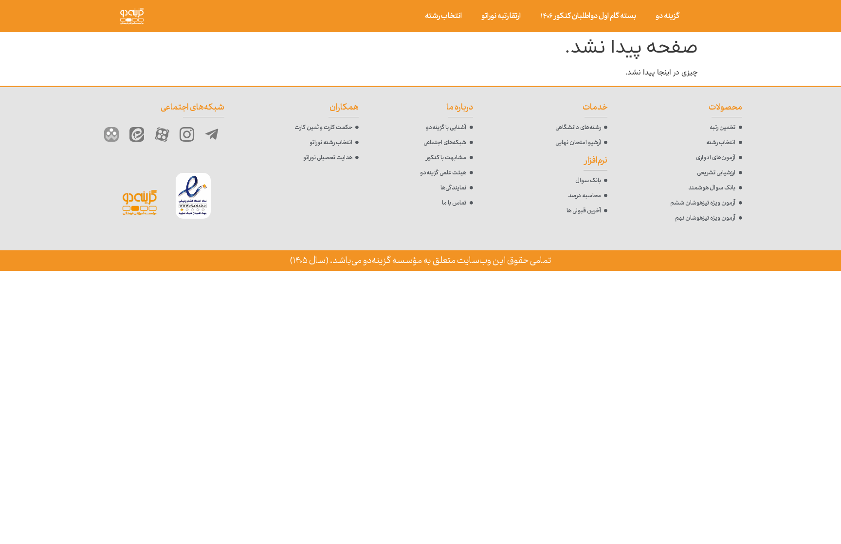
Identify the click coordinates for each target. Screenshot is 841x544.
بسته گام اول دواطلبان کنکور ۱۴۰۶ (588, 15)
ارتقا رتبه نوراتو (501, 15)
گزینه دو (667, 15)
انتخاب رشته (443, 15)
